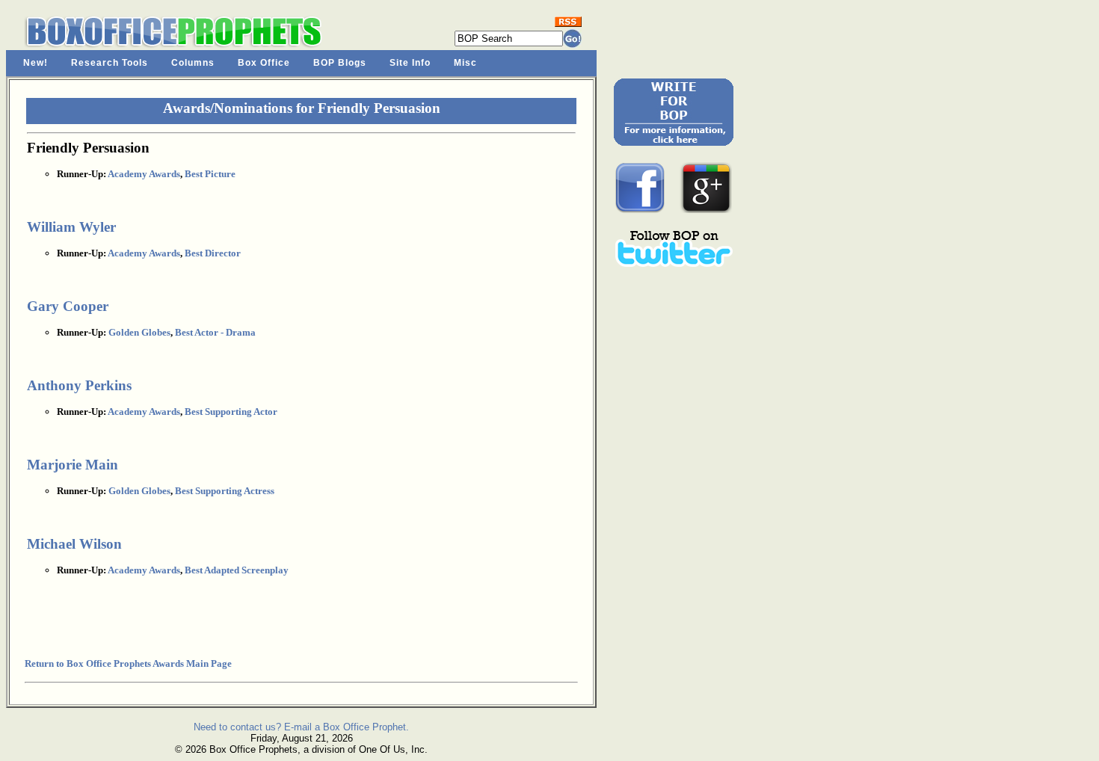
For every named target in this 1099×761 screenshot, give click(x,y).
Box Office (264, 63)
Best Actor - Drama (215, 332)
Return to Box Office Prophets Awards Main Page (128, 663)
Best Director (213, 253)
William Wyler (71, 227)
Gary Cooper (67, 306)
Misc (465, 63)
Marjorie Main (72, 464)
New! (35, 63)
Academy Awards (144, 173)
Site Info (410, 63)
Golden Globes (139, 332)
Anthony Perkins (79, 385)
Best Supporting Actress (224, 490)
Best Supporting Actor (231, 411)
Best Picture (210, 173)
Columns (193, 63)
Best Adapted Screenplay (237, 570)
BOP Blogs (339, 63)
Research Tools (109, 63)
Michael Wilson (74, 544)
